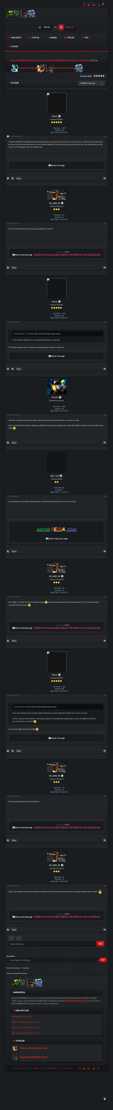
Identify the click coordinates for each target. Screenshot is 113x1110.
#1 (105, 136)
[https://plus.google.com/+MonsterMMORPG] (94, 4)
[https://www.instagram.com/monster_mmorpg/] (98, 1068)
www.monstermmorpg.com (78, 1001)
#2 (105, 223)
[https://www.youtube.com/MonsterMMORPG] (94, 1068)
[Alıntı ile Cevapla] (105, 178)
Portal (36, 38)
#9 (105, 886)
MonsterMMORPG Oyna (64, 68)
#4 (105, 415)
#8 (105, 796)
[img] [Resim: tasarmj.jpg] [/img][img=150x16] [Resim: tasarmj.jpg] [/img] (67, 255)
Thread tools (86, 83)
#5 (105, 496)
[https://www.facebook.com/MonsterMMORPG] (83, 4)
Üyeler (70, 38)
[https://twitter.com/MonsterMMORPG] (88, 4)
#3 (105, 322)
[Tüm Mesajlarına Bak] (13, 178)
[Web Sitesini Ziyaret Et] (8, 178)
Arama (53, 38)
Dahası (14, 46)
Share (19, 178)
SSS (86, 38)
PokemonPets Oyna (28, 68)
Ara (100, 944)
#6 (105, 597)
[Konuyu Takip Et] (101, 83)
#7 (105, 695)
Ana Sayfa (16, 38)
